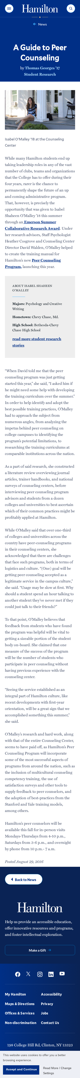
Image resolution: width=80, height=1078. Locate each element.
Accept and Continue (21, 1069)
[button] (9, 8)
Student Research (40, 74)
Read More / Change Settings (57, 1070)
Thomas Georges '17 (42, 68)
